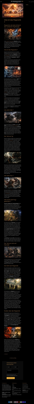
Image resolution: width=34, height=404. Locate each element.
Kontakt (13, 386)
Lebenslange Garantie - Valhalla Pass (16, 389)
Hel (8, 171)
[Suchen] (29, 2)
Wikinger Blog (14, 387)
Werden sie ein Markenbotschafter (16, 394)
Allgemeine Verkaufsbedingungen (25, 390)
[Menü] (1, 1)
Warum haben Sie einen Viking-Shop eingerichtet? (16, 393)
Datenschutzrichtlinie (25, 387)
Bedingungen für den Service (26, 388)
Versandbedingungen (25, 386)
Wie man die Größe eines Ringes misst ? (16, 391)
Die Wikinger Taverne (18, 403)
